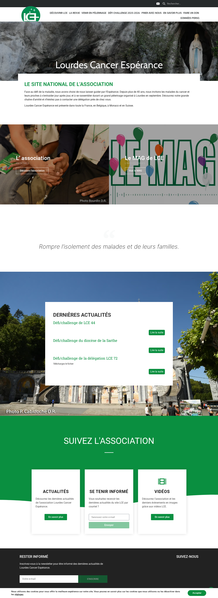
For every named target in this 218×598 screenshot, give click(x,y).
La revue (74, 13)
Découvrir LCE (58, 13)
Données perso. (190, 18)
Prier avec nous (152, 13)
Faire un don (191, 13)
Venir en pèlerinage (94, 13)
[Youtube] (158, 4)
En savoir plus (172, 13)
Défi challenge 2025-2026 (124, 13)
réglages (19, 594)
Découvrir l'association (32, 170)
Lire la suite (156, 332)
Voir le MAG (135, 170)
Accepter (196, 592)
